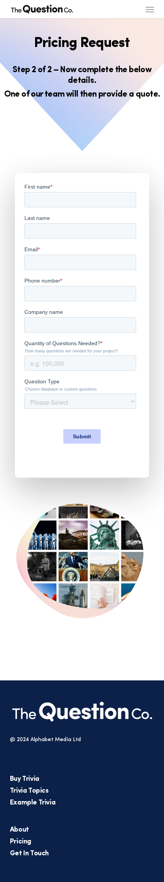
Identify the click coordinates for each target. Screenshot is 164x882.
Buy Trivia (24, 779)
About (19, 830)
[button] (150, 9)
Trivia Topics (29, 791)
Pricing (20, 841)
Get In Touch (29, 853)
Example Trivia (32, 803)
